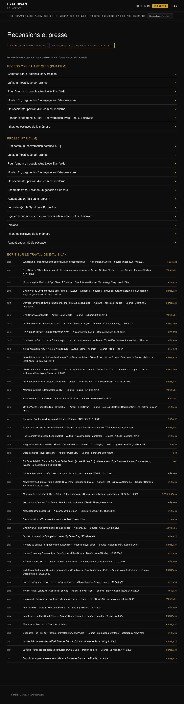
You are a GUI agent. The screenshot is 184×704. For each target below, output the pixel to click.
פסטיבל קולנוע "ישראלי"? (35, 502)
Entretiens (94, 16)
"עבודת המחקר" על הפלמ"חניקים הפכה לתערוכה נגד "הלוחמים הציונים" (57, 340)
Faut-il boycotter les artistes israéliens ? (43, 427)
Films (11, 16)
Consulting (139, 16)
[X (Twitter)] (145, 6)
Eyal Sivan (17, 4)
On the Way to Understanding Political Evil (44, 407)
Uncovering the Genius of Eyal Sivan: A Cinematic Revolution (54, 282)
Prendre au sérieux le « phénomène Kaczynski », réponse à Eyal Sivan (59, 544)
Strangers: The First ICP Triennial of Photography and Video (53, 632)
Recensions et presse (113, 16)
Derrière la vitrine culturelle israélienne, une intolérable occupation (57, 302)
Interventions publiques (72, 16)
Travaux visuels (24, 16)
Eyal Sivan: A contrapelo (35, 315)
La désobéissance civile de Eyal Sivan (42, 641)
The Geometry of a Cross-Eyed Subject (43, 436)
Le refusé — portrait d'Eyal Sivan (39, 616)
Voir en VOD (160, 6)
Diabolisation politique (34, 658)
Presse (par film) (61, 45)
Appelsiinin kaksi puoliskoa (37, 398)
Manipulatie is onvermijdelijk (37, 494)
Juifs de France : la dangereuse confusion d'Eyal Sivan (51, 649)
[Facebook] (138, 6)
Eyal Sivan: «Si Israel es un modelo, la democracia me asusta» (55, 270)
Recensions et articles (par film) (27, 45)
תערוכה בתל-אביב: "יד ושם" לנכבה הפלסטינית (45, 348)
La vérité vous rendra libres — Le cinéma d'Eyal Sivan (50, 357)
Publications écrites (45, 16)
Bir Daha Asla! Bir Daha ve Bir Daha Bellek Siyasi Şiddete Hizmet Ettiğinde (61, 461)
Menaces (27, 624)
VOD (129, 16)
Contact (16, 8)
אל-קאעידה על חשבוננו (34, 553)
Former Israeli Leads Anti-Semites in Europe (45, 590)
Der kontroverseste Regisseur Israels (42, 323)
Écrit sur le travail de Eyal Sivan (94, 45)
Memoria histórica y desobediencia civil (43, 390)
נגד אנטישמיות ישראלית (34, 561)
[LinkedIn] (148, 6)
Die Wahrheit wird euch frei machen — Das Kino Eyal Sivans (54, 369)
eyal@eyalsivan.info (35, 694)
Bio (8, 8)
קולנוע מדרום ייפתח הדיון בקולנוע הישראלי (43, 582)
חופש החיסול (29, 607)
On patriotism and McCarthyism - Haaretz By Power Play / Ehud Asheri (59, 536)
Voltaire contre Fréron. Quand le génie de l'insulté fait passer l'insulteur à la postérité (65, 570)
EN (175, 5)
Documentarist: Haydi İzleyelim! (39, 452)
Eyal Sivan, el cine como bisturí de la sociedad (46, 527)
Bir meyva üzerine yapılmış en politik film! (44, 419)
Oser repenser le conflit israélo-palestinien (44, 381)
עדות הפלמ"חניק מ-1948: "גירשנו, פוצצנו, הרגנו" (46, 332)
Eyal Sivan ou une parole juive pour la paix (45, 290)
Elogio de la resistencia (35, 599)
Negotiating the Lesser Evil (36, 510)
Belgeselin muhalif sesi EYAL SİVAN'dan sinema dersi (50, 444)
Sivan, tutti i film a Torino (35, 519)
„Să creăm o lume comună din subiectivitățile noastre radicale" (54, 261)
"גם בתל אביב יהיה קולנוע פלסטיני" (40, 473)
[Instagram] (141, 6)
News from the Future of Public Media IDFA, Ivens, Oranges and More (58, 482)
